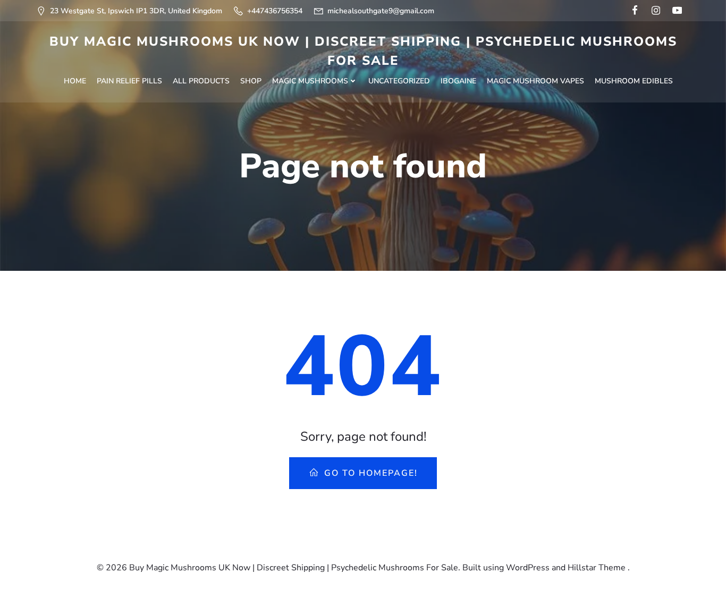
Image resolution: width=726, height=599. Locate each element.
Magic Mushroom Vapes (535, 81)
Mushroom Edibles (634, 81)
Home (75, 81)
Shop (250, 81)
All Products (201, 81)
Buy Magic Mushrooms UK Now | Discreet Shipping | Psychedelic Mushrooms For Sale (363, 51)
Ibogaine (458, 81)
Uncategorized (399, 81)
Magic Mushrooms (310, 81)
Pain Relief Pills (129, 81)
